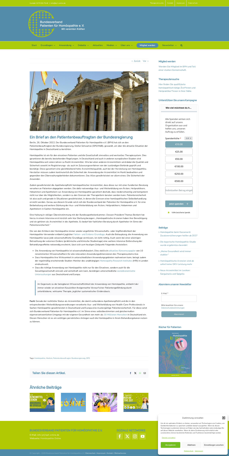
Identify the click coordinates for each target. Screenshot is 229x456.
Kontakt (110, 453)
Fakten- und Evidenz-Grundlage (89, 234)
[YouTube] (143, 436)
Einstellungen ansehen (214, 445)
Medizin (49, 358)
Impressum (199, 451)
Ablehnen (191, 445)
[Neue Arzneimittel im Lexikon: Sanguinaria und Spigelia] (42, 394)
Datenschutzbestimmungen (173, 308)
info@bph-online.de (58, 3)
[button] (223, 418)
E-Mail (164, 293)
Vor (144, 61)
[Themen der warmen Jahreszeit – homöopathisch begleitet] (136, 394)
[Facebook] (120, 436)
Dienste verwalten (168, 438)
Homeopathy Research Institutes (116, 260)
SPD (88, 358)
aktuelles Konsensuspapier (122, 250)
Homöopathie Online (50, 438)
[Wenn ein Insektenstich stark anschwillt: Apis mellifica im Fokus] (104, 394)
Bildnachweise (120, 453)
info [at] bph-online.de (48, 434)
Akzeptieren (170, 445)
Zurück (137, 61)
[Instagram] (135, 436)
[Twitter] (127, 436)
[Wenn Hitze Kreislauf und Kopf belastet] (73, 394)
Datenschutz (188, 451)
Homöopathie (39, 358)
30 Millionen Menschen (115, 314)
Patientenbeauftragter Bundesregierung (69, 358)
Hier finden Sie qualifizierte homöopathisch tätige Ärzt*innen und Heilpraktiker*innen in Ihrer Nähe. (177, 88)
